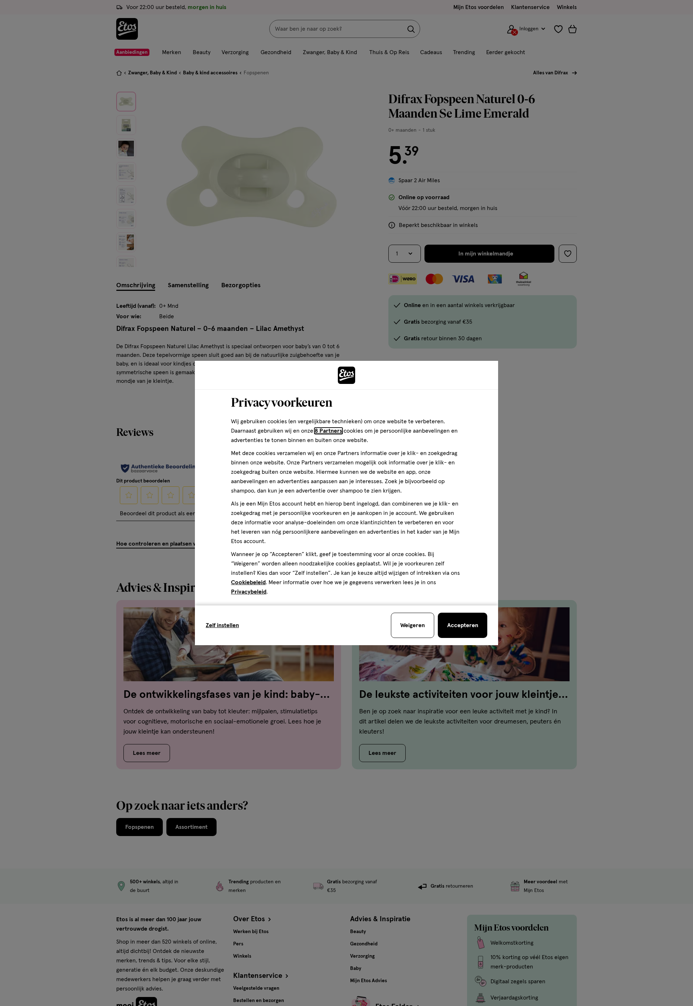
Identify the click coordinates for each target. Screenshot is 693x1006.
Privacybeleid (248, 592)
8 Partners (328, 431)
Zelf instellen (222, 625)
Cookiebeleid (248, 582)
